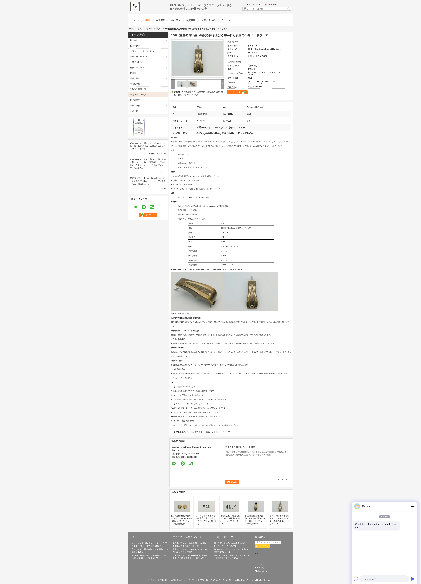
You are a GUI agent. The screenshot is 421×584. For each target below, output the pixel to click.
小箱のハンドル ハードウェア (217, 432)
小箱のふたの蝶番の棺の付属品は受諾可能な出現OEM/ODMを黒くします (206, 520)
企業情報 (160, 20)
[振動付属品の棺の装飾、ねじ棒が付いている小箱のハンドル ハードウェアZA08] (255, 506)
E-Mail (258, 567)
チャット (225, 20)
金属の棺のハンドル (139, 57)
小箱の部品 (135, 84)
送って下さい (262, 546)
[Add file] (356, 578)
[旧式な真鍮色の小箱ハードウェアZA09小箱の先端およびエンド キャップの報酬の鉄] (181, 506)
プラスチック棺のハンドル (142, 51)
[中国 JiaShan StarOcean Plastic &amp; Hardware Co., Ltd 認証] (139, 126)
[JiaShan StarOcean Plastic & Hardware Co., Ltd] (222, 84)
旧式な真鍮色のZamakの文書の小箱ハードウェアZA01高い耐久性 (231, 544)
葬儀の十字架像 (137, 67)
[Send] (412, 578)
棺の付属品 (135, 100)
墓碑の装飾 (135, 78)
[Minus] (413, 506)
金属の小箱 (135, 105)
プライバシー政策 (154, 580)
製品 (147, 20)
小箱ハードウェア (152, 29)
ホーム (136, 20)
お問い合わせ (208, 20)
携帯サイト (262, 571)
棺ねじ (133, 73)
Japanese (272, 4)
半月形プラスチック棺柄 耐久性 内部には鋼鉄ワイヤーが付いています (190, 544)
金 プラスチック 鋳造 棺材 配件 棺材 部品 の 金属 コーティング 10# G (149, 556)
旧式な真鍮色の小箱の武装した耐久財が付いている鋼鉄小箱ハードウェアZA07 (279, 520)
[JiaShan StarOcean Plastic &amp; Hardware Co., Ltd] (135, 6)
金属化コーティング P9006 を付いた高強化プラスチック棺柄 (190, 550)
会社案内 (175, 20)
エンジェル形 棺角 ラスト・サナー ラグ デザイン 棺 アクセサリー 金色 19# (149, 544)
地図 (264, 567)
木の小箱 (134, 111)
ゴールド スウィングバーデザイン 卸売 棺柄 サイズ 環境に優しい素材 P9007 (190, 556)
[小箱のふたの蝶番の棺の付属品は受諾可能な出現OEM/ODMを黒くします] (206, 506)
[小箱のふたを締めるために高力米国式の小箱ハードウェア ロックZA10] (231, 506)
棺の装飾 (134, 40)
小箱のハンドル (186, 432)
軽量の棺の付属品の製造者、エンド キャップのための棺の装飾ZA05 (232, 556)
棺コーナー (135, 46)
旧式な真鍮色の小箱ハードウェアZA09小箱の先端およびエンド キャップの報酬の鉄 (181, 520)
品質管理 (190, 20)
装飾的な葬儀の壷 (138, 89)
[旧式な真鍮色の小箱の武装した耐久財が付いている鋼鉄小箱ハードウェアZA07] (280, 506)
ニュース (259, 564)
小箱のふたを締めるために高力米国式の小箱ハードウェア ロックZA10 (230, 520)
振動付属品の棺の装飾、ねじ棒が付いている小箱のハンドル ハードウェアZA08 (255, 520)
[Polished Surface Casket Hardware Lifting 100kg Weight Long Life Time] (197, 58)
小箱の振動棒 (136, 62)
